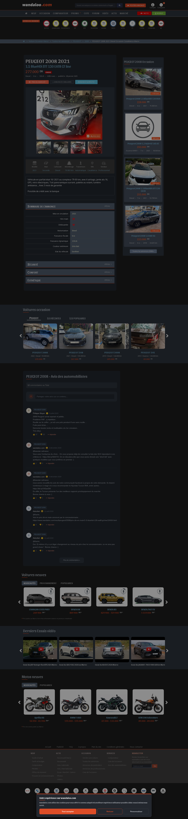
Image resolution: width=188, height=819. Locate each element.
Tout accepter (68, 811)
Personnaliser (136, 811)
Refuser (110, 811)
